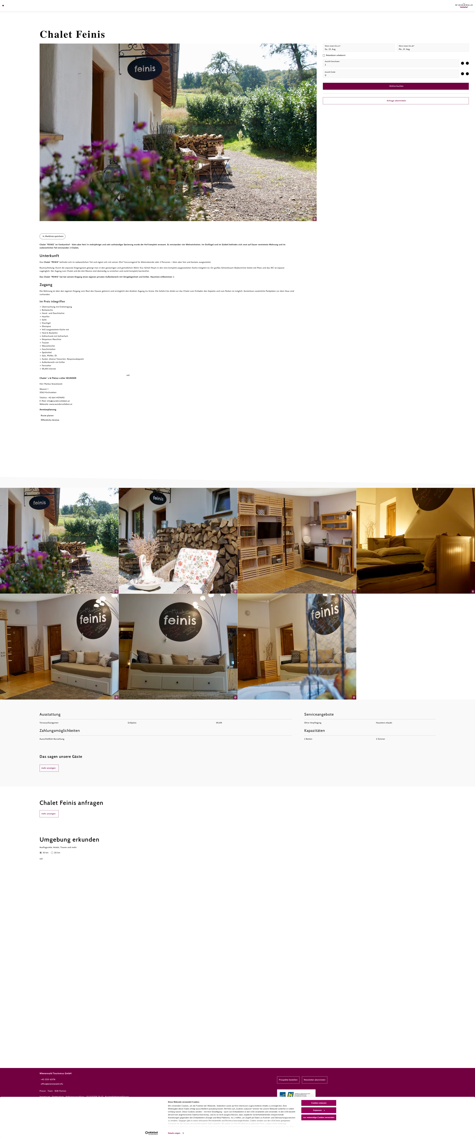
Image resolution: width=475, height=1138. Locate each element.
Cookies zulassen (318, 1103)
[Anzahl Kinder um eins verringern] (462, 73)
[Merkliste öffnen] (13, 5)
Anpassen (317, 1110)
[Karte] (10, 5)
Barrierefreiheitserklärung (117, 1096)
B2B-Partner (60, 1091)
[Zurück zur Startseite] (464, 5)
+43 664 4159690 (56, 397)
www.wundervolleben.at (60, 404)
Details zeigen (174, 1133)
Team (50, 1091)
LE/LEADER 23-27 (94, 1096)
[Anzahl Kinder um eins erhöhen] (467, 73)
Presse (43, 1091)
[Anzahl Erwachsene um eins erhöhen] (467, 63)
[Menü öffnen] (3, 5)
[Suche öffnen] (17, 5)
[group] (391, 63)
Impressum (45, 1096)
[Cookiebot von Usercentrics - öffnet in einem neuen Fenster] (151, 1133)
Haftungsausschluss (75, 1096)
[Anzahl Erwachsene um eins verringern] (462, 63)
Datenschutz (58, 1096)
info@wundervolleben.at (58, 401)
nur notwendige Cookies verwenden (318, 1117)
